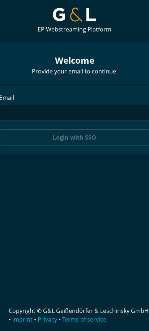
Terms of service (84, 319)
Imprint (22, 319)
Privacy (47, 319)
